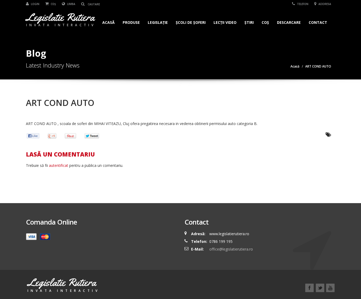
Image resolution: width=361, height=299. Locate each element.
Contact (318, 22)
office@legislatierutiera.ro (230, 249)
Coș (53, 4)
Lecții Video (225, 22)
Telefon (302, 4)
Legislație (158, 22)
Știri (249, 22)
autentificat (58, 165)
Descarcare (289, 22)
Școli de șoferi (191, 22)
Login (34, 4)
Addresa (324, 4)
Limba (70, 4)
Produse (131, 22)
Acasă (108, 22)
